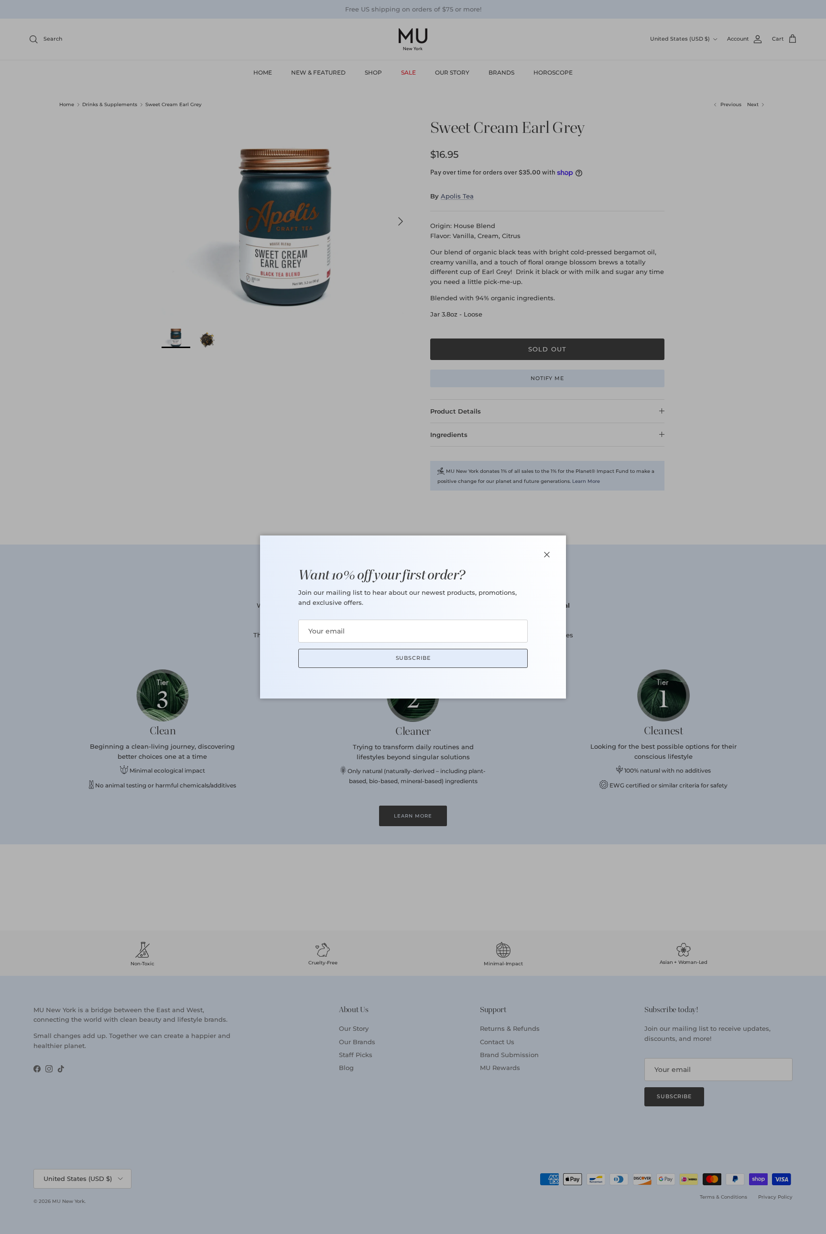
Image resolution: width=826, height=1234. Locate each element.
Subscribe (413, 658)
